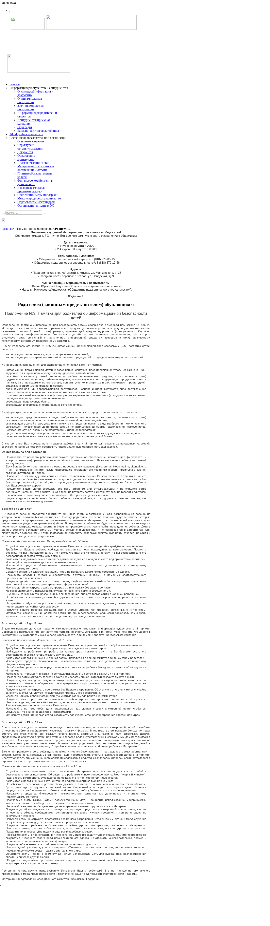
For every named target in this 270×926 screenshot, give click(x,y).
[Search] (3, 213)
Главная (7, 228)
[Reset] (44, 213)
